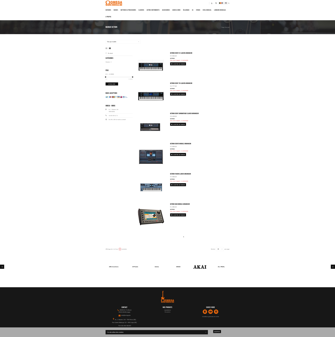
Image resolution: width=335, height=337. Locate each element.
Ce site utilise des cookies (115, 332)
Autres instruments (153, 10)
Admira (157, 266)
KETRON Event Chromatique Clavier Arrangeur (184, 113)
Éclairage (186, 10)
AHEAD (178, 266)
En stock (110, 53)
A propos (108, 17)
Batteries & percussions (128, 10)
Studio (198, 10)
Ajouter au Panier (179, 64)
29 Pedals (135, 266)
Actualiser (111, 84)
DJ (192, 10)
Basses (116, 10)
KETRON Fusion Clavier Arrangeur (180, 174)
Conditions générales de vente (210, 316)
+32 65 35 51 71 (113, 115)
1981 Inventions (113, 266)
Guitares (108, 10)
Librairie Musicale (220, 10)
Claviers (141, 10)
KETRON (172, 58)
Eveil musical (207, 10)
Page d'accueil (225, 27)
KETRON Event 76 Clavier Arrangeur (181, 83)
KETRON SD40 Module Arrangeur (180, 204)
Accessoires (166, 10)
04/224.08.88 (122, 312)
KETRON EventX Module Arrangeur (180, 144)
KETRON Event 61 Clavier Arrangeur (181, 53)
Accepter (217, 331)
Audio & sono (176, 10)
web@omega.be (126, 315)
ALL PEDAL (221, 266)
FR (226, 3)
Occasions (167, 312)
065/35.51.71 (123, 310)
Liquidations (167, 310)
